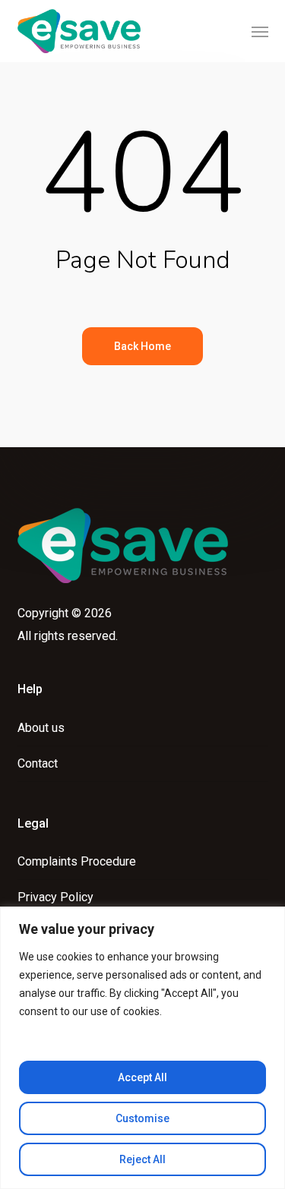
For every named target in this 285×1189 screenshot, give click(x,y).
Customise (142, 1118)
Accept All (142, 1077)
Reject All (142, 1159)
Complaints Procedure (76, 861)
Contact (37, 763)
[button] (260, 31)
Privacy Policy (55, 897)
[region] (142, 1048)
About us (41, 728)
